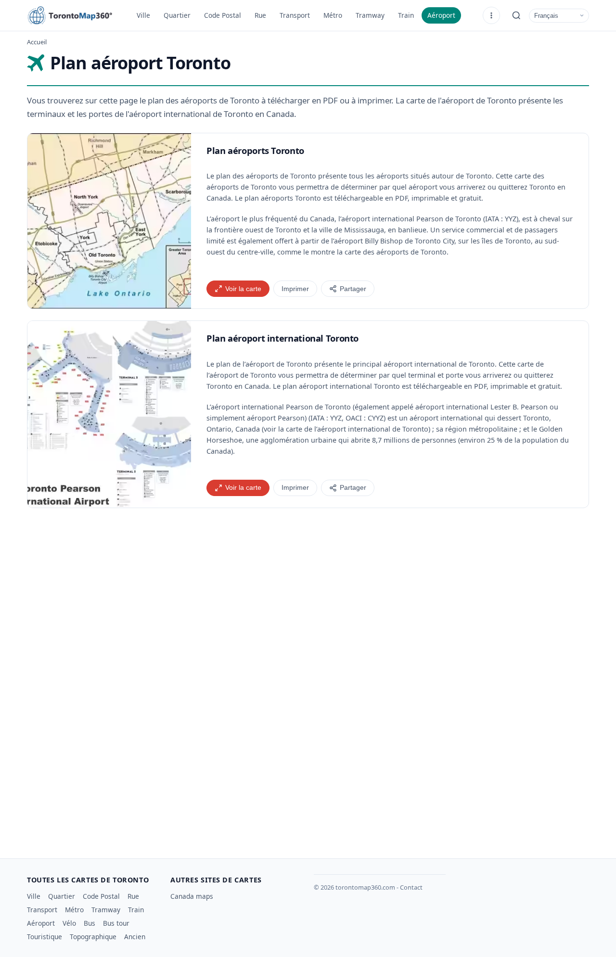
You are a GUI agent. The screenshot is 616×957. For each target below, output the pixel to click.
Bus (89, 923)
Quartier (177, 15)
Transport (295, 15)
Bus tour (116, 923)
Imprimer (295, 289)
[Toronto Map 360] (75, 15)
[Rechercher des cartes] (516, 15)
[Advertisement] (308, 602)
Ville (143, 15)
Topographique (93, 936)
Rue (260, 15)
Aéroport (441, 15)
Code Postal (222, 15)
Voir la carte (243, 289)
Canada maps (191, 896)
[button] (109, 221)
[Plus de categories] (491, 15)
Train (406, 15)
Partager (353, 289)
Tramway (370, 15)
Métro (332, 15)
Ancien (134, 936)
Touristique (44, 936)
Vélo (69, 923)
